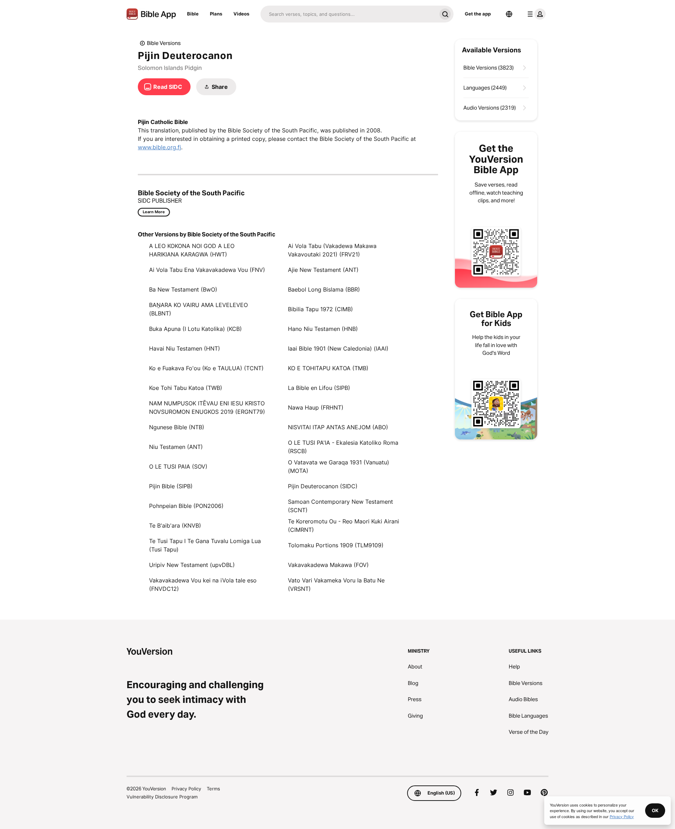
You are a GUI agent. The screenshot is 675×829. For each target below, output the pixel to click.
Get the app (478, 14)
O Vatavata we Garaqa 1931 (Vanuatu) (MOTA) (338, 466)
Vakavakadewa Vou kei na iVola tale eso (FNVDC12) (203, 584)
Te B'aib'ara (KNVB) (175, 525)
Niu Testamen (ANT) (176, 446)
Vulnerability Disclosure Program (162, 796)
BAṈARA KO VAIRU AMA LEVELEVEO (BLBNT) (198, 309)
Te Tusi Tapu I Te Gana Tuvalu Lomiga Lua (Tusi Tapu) (205, 545)
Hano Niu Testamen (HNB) (323, 328)
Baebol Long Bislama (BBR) (324, 289)
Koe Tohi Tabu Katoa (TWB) (185, 387)
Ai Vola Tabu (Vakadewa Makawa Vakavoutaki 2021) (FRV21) (332, 250)
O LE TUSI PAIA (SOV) (178, 466)
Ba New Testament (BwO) (183, 289)
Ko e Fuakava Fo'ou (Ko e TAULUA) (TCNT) (206, 368)
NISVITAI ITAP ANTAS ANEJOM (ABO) (338, 427)
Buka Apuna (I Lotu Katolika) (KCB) (195, 328)
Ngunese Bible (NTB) (176, 427)
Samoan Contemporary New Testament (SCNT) (340, 506)
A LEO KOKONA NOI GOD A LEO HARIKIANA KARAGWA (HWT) (191, 250)
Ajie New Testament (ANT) (323, 269)
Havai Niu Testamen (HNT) (184, 348)
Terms (213, 788)
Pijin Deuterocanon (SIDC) (323, 486)
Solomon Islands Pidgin (170, 68)
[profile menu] (535, 14)
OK (655, 810)
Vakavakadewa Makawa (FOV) (328, 564)
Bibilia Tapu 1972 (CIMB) (320, 309)
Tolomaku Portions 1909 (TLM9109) (336, 545)
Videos (241, 14)
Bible (193, 14)
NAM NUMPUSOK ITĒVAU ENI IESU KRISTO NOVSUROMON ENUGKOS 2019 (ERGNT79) (207, 407)
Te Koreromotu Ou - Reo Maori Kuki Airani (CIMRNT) (343, 525)
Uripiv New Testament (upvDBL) (192, 564)
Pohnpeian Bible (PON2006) (186, 505)
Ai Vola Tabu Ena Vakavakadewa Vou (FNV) (207, 269)
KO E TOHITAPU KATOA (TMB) (328, 368)
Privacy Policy (186, 788)
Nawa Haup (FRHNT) (315, 407)
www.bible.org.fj (159, 147)
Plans (216, 14)
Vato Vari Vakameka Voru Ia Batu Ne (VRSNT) (336, 584)
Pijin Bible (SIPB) (171, 486)
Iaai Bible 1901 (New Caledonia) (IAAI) (338, 348)
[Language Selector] (509, 14)
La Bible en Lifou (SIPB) (319, 387)
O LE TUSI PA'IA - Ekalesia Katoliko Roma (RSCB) (343, 447)
